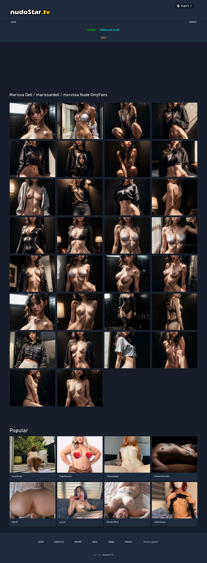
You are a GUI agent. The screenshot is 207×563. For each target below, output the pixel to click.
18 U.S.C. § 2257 (150, 542)
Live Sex (91, 29)
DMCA (103, 37)
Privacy (128, 542)
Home (13, 22)
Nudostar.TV (108, 555)
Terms (111, 542)
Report (78, 542)
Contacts (59, 542)
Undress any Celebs (109, 29)
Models (193, 22)
